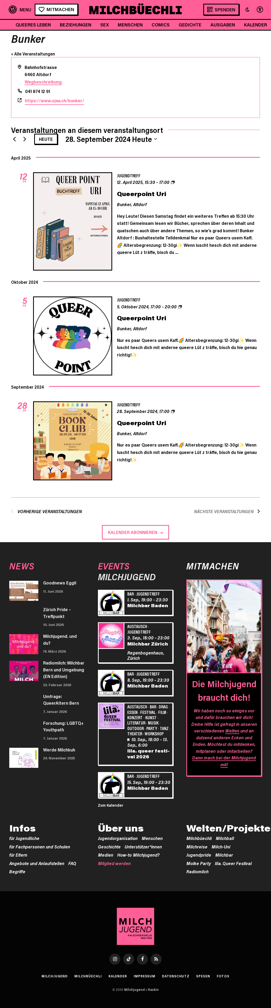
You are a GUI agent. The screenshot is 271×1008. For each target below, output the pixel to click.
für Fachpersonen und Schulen (39, 846)
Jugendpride (198, 855)
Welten (232, 730)
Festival (148, 712)
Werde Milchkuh (59, 749)
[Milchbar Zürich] (112, 636)
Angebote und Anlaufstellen (36, 863)
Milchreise (196, 846)
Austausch (137, 626)
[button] (247, 9)
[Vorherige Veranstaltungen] (14, 139)
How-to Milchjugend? (138, 855)
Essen (132, 712)
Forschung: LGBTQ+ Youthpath (63, 726)
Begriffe (17, 871)
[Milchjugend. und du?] (23, 644)
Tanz (164, 728)
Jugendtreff (129, 175)
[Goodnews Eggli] (23, 591)
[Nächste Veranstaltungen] (24, 139)
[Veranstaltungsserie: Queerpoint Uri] (173, 182)
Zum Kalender (110, 805)
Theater (134, 733)
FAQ (72, 863)
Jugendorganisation (118, 838)
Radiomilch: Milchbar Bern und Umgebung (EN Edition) (63, 669)
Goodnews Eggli (59, 583)
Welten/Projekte (228, 828)
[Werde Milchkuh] (23, 758)
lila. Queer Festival (233, 863)
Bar (130, 594)
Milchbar (224, 855)
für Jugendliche (24, 838)
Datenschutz (175, 976)
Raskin (153, 989)
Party (151, 728)
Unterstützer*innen (143, 846)
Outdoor (135, 728)
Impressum (144, 976)
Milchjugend (55, 976)
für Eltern (18, 855)
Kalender (118, 976)
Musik (153, 723)
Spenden (225, 9)
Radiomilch (197, 871)
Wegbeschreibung (43, 82)
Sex (104, 24)
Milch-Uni (220, 846)
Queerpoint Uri (141, 194)
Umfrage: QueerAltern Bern (61, 699)
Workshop (154, 733)
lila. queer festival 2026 (148, 753)
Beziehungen (75, 24)
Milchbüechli (199, 838)
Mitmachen (60, 9)
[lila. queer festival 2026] (112, 716)
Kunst (151, 717)
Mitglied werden (114, 863)
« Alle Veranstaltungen (33, 54)
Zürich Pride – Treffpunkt (57, 612)
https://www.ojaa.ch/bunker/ (54, 100)
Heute (46, 139)
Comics (161, 24)
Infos (22, 828)
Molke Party (198, 863)
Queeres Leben (33, 24)
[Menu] (20, 10)
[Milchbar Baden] (112, 604)
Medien (105, 855)
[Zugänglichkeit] (259, 10)
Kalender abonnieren (132, 532)
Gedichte (190, 24)
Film (162, 712)
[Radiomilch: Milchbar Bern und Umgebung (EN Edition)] (23, 671)
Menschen (130, 24)
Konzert (135, 717)
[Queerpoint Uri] (72, 222)
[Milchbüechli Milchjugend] (135, 9)
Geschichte (109, 846)
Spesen (203, 976)
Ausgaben (222, 24)
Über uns (121, 828)
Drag (163, 706)
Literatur (136, 723)
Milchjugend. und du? (60, 639)
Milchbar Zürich (147, 644)
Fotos (223, 976)
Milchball (225, 838)
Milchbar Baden (147, 605)
